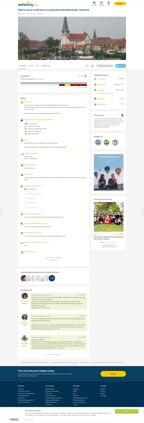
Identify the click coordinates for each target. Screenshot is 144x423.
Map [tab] (37, 66)
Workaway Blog (50, 389)
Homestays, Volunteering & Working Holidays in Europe (64, 362)
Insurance (75, 395)
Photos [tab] (31, 66)
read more (108, 161)
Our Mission (49, 404)
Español (102, 393)
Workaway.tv (49, 393)
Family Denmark (83, 362)
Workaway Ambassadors (52, 400)
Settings (27, 419)
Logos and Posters (51, 395)
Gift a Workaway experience (26, 400)
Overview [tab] (22, 66)
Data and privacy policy (79, 402)
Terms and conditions (78, 400)
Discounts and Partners (24, 402)
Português (103, 395)
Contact (121, 66)
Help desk (75, 389)
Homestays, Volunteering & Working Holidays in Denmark (34, 362)
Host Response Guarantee (80, 398)
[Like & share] (92, 66)
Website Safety (53, 260)
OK (127, 411)
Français (102, 391)
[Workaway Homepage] (28, 3)
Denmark (22, 13)
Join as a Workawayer (24, 395)
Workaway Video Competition (54, 398)
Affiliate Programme (51, 402)
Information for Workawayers (26, 393)
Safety (75, 391)
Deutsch (102, 389)
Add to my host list (105, 66)
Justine (44, 295)
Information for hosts (24, 391)
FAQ (74, 393)
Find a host (21, 389)
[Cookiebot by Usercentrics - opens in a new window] (14, 419)
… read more (46, 307)
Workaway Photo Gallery (52, 391)
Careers (75, 404)
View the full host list (108, 246)
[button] (103, 242)
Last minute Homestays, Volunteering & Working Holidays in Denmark (106, 362)
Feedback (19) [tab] (46, 66)
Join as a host (21, 398)
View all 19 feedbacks (53, 354)
